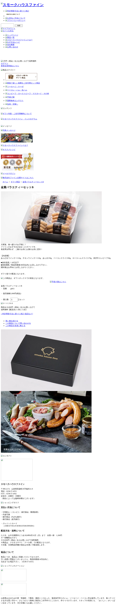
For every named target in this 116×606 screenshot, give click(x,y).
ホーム (5, 182)
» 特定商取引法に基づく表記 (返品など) (17, 314)
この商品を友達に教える (15, 326)
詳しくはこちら (7, 547)
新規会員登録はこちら (10, 66)
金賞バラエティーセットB (33, 182)
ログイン (4, 63)
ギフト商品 (15, 182)
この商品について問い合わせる (18, 323)
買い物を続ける (11, 321)
